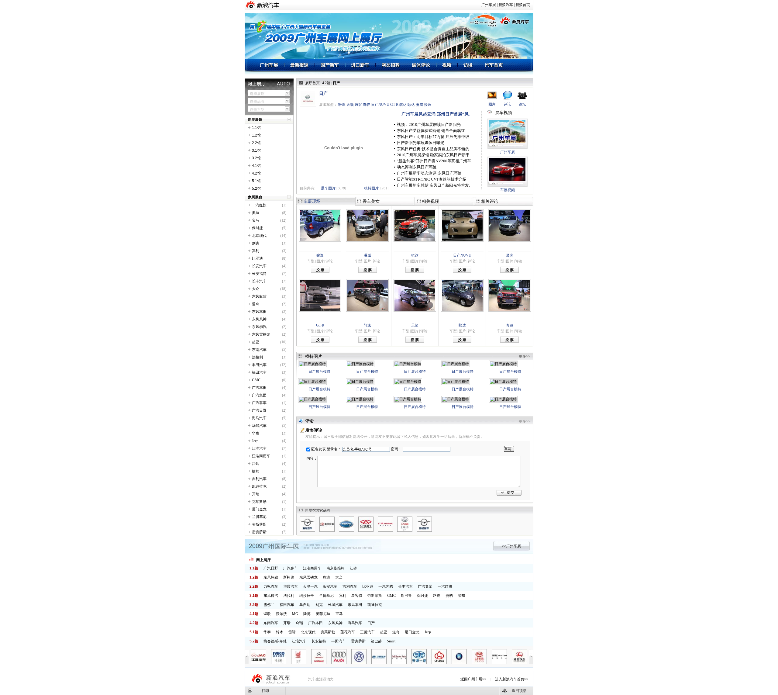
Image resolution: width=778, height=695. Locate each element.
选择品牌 (257, 101)
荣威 (461, 595)
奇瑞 (299, 623)
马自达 (304, 605)
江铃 (255, 464)
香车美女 (371, 201)
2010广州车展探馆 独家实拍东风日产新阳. (433, 155)
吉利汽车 (259, 479)
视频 (446, 65)
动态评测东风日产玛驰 (416, 167)
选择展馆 (257, 94)
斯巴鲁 (406, 595)
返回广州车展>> (473, 679)
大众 (255, 289)
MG (295, 614)
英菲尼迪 (323, 614)
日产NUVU (380, 104)
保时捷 (257, 228)
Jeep (255, 441)
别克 (255, 243)
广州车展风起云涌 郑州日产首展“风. (435, 114)
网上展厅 (263, 560)
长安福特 (259, 273)
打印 (265, 691)
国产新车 (330, 65)
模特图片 (371, 188)
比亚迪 (257, 258)
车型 (311, 261)
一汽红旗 (259, 205)
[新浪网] (251, 5)
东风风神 (259, 319)
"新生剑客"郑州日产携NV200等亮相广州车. (434, 161)
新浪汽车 (505, 5)
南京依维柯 (335, 568)
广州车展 (488, 5)
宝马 (255, 220)
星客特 (356, 595)
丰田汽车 (259, 365)
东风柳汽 (259, 327)
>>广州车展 (511, 546)
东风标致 (259, 296)
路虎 (436, 595)
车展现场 (312, 201)
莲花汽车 (347, 632)
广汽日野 (259, 410)
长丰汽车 (259, 281)
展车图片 (328, 188)
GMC (256, 380)
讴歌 (267, 614)
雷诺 (292, 632)
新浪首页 (522, 5)
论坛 (522, 104)
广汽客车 (259, 403)
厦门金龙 (259, 509)
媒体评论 (421, 65)
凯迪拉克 (259, 486)
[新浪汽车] (268, 5)
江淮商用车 (261, 456)
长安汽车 (259, 266)
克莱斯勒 (259, 502)
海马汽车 (259, 418)
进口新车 (360, 65)
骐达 (403, 104)
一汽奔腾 (385, 586)
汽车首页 (494, 65)
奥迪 (255, 213)
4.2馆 (326, 83)
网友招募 (390, 65)
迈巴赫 (376, 641)
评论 (507, 104)
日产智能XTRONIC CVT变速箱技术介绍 (431, 179)
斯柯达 (288, 577)
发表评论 (313, 430)
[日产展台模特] (312, 364)
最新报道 (299, 65)
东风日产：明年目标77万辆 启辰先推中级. (433, 136)
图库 (492, 104)
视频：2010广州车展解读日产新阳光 (429, 124)
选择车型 (257, 109)
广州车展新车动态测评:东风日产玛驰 (429, 173)
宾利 (255, 251)
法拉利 (257, 357)
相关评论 (489, 201)
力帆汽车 (270, 586)
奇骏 (366, 104)
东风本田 (259, 311)
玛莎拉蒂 (306, 595)
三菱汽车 (367, 632)
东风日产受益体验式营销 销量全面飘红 (431, 130)
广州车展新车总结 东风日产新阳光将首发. (433, 185)
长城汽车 (335, 605)
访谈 (468, 65)
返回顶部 (519, 691)
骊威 (419, 104)
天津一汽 (310, 586)
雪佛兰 (268, 605)
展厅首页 (312, 83)
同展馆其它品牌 (317, 510)
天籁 (350, 104)
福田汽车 (259, 372)
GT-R (394, 104)
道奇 (255, 304)
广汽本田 (259, 388)
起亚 (255, 342)
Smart (391, 641)
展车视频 (503, 112)
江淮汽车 (259, 448)
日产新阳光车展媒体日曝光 (420, 142)
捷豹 (255, 471)
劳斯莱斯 (259, 524)
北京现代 (259, 235)
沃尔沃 (281, 614)
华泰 (255, 433)
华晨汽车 (259, 426)
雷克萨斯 (259, 532)
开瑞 (255, 494)
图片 (320, 261)
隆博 (307, 614)
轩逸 (342, 104)
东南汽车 (259, 350)
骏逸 (427, 104)
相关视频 (430, 201)
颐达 (411, 104)
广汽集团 (259, 395)
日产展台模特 (319, 371)
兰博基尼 (259, 517)
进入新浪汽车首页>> (511, 679)
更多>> (524, 356)
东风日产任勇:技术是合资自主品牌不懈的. (433, 149)
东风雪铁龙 (261, 334)
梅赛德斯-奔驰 (275, 641)
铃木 (279, 632)
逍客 (358, 104)
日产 (371, 623)
